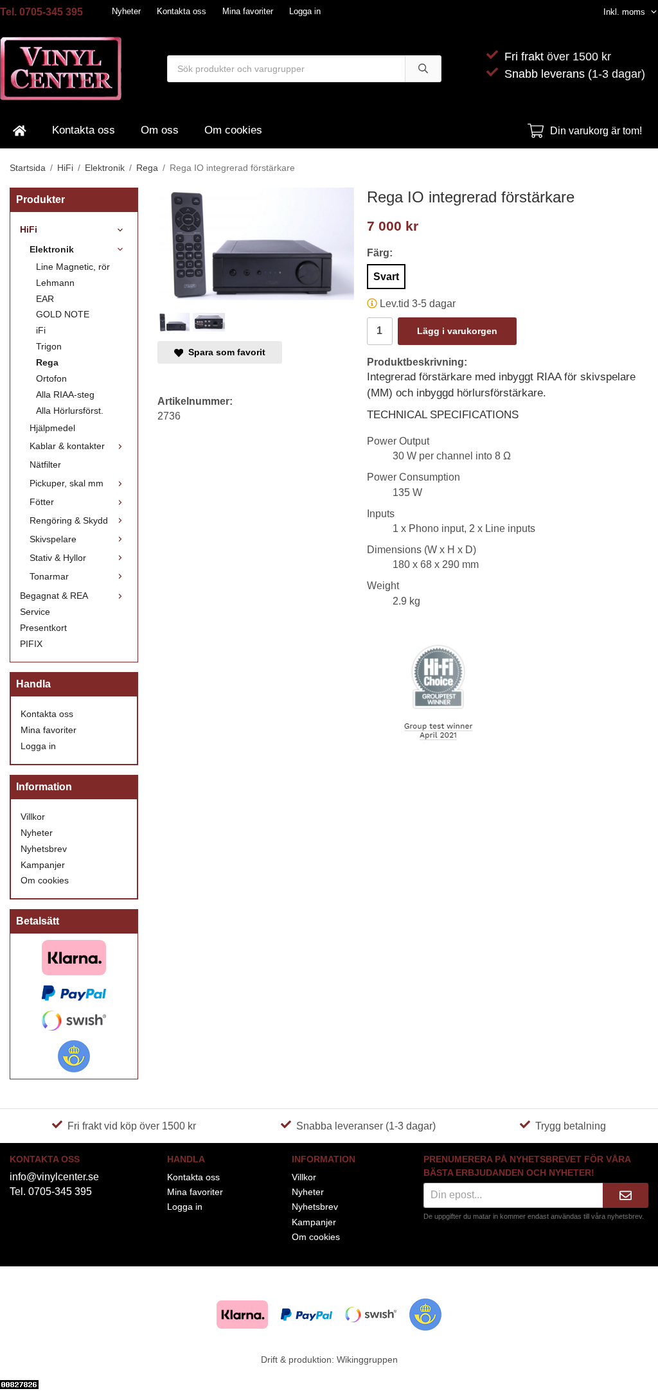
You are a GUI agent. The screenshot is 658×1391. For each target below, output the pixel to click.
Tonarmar (49, 576)
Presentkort (43, 628)
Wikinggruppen (367, 1359)
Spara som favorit (224, 352)
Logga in (305, 11)
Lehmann (55, 283)
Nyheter (126, 11)
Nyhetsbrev (44, 849)
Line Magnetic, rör (73, 266)
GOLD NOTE (62, 314)
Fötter (42, 502)
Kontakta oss (181, 11)
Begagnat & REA (54, 595)
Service (35, 612)
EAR (45, 299)
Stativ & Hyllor (58, 558)
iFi (41, 330)
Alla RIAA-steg (65, 394)
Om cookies (233, 130)
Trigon (49, 346)
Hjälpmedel (52, 428)
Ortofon (51, 378)
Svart (386, 276)
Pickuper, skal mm (66, 483)
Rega (47, 362)
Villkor (33, 816)
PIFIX (31, 644)
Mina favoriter (247, 11)
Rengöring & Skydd (69, 520)
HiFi (28, 229)
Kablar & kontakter (67, 446)
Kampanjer (43, 865)
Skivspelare (53, 539)
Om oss (160, 130)
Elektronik (52, 249)
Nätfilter (45, 464)
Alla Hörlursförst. (69, 410)
